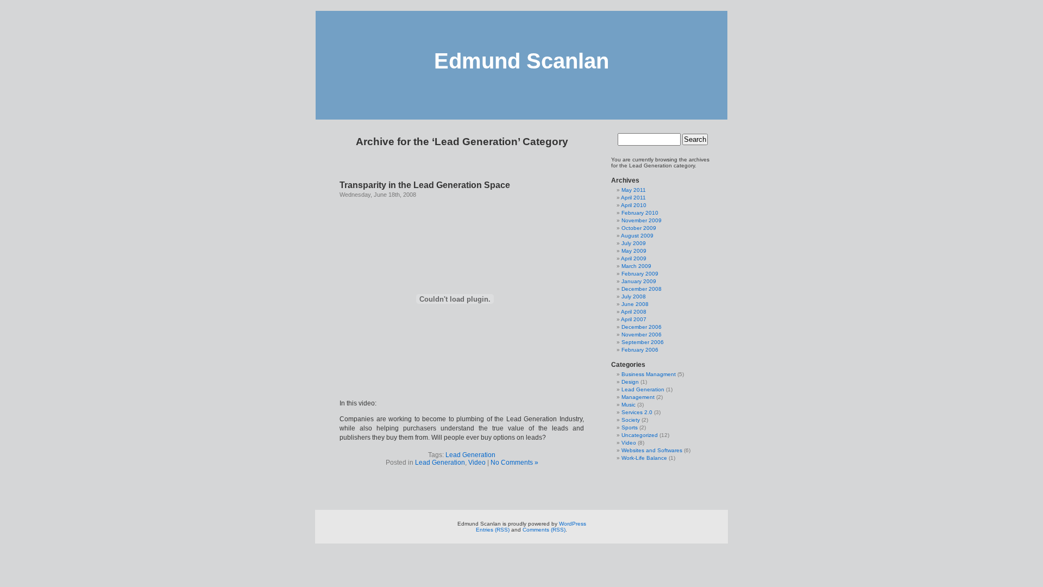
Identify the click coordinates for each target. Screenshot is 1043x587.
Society (630, 420)
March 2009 (636, 266)
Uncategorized (639, 435)
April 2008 (633, 312)
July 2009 (633, 243)
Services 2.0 (636, 412)
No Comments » (514, 462)
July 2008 (633, 296)
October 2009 (638, 228)
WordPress (572, 524)
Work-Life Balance (644, 458)
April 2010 (633, 205)
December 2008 (641, 289)
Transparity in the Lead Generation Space (425, 185)
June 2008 (635, 304)
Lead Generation (470, 455)
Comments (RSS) (544, 530)
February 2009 (639, 274)
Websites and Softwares (651, 450)
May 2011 (633, 190)
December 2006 (641, 327)
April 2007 (633, 319)
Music (628, 405)
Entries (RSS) (493, 530)
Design (630, 382)
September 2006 (642, 342)
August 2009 (637, 236)
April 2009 (633, 258)
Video (477, 462)
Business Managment (648, 374)
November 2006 (641, 335)
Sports (629, 427)
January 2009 (638, 281)
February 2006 (639, 350)
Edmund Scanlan (521, 61)
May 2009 (633, 251)
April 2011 (633, 198)
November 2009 (641, 220)
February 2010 (639, 213)
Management (638, 397)
